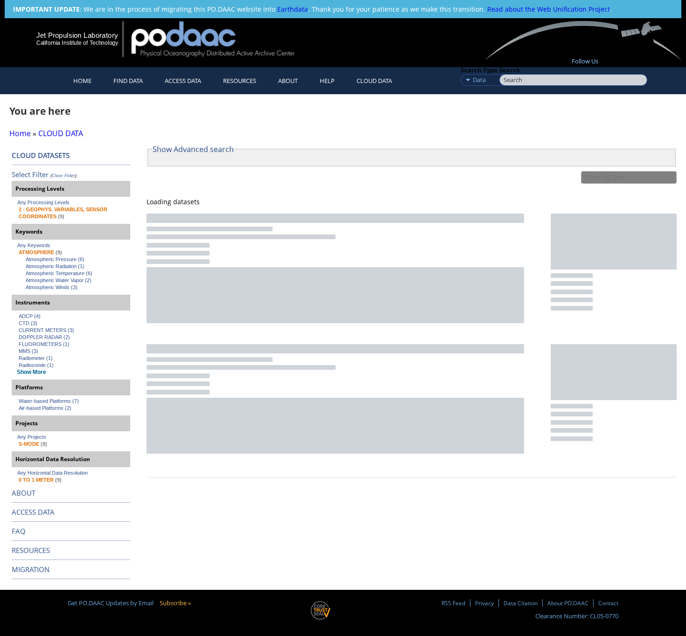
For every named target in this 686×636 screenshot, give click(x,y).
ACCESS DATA (33, 512)
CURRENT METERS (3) (46, 330)
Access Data (183, 80)
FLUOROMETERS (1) (44, 344)
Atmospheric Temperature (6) (59, 273)
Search (509, 70)
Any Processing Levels (43, 202)
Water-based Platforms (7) (49, 401)
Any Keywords (33, 245)
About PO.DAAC (567, 603)
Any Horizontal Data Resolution (52, 473)
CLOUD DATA (374, 80)
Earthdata (292, 9)
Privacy (484, 603)
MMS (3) (28, 351)
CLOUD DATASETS (41, 155)
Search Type (479, 70)
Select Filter (30, 174)
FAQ (19, 531)
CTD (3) (28, 323)
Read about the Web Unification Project (548, 9)
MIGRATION (30, 569)
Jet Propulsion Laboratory (77, 35)
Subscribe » (175, 603)
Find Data (128, 80)
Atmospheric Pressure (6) (55, 259)
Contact (608, 603)
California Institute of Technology (77, 43)
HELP (327, 80)
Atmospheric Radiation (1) (55, 266)
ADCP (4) (30, 316)
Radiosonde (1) (36, 365)
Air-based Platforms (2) (45, 408)
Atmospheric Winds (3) (51, 287)
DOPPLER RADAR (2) (44, 337)
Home (82, 80)
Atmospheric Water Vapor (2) (58, 280)
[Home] (221, 39)
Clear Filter (63, 175)
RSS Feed (453, 603)
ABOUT (23, 493)
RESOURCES (239, 80)
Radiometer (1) (36, 358)
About (288, 80)
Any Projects (31, 437)
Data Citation (521, 603)
